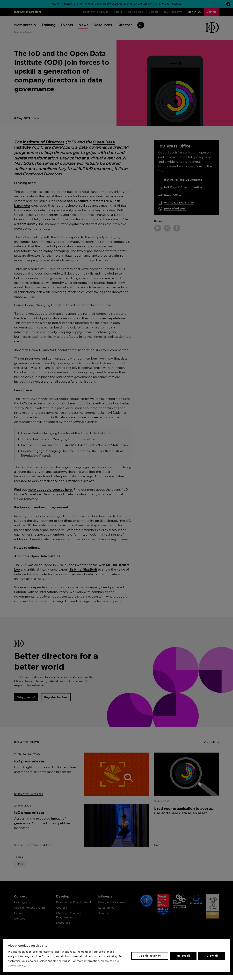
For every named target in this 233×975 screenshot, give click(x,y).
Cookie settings (150, 956)
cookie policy (16, 966)
